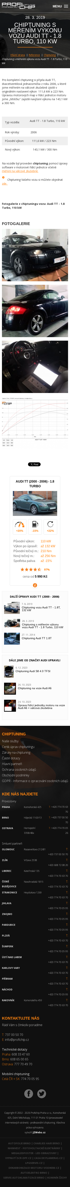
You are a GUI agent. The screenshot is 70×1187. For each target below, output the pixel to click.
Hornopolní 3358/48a (29, 830)
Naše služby (10, 741)
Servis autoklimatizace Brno (24, 1177)
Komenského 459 (33, 1000)
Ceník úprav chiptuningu (18, 747)
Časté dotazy (11, 758)
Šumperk (7, 946)
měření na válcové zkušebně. (20, 171)
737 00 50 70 (14, 1035)
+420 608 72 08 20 (58, 865)
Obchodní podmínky (15, 775)
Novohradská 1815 (33, 881)
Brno (5, 817)
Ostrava (7, 828)
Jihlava (6, 903)
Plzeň (6, 935)
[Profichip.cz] (18, 6)
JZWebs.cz (39, 1132)
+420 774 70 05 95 (58, 908)
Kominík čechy (57, 1177)
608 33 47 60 (21, 1054)
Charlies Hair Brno (46, 1143)
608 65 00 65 (19, 1059)
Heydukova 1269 (33, 892)
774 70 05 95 (30, 1079)
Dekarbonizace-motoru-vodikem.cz (34, 1168)
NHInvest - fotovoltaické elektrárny (34, 1148)
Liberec (6, 871)
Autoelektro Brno (34, 1172)
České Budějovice (9, 884)
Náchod (7, 989)
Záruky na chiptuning (16, 752)
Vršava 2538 (30, 860)
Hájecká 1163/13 (33, 817)
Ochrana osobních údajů (19, 769)
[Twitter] (41, 1093)
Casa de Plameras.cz (48, 1158)
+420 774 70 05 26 (58, 830)
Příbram (7, 978)
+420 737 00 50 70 (58, 820)
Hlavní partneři (12, 764)
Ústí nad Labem (12, 957)
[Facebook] (28, 1093)
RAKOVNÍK (8, 1000)
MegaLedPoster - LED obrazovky (34, 1153)
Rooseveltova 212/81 (35, 849)
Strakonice (9, 892)
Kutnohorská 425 (32, 807)
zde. (5, 183)
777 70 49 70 (23, 1064)
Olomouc (8, 849)
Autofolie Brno (19, 1143)
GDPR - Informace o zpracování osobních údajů (35, 781)
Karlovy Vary (11, 968)
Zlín (5, 860)
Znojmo (7, 914)
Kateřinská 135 (31, 871)
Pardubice (8, 925)
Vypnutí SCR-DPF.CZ (18, 1158)
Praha (6, 807)
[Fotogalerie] (35, 255)
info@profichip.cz (17, 1039)
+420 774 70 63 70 (58, 809)
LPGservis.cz (34, 1163)
